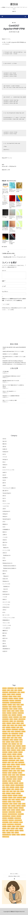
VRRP (11, 803)
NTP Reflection (21, 762)
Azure (14, 704)
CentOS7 (20, 708)
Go (3, 480)
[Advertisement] (14, 327)
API (3, 446)
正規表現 (8, 832)
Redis (4, 778)
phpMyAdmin (5, 770)
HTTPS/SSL (5, 743)
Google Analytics (5, 739)
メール (4, 286)
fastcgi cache (5, 733)
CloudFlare (9, 712)
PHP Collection (19, 768)
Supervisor (8, 793)
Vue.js (24, 803)
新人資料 (16, 830)
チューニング (5, 550)
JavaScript (5, 594)
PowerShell (5, 774)
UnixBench (4, 801)
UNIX (4, 599)
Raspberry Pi (22, 774)
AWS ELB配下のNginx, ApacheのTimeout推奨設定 (12, 230)
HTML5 (17, 741)
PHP (4, 571)
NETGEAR (10, 758)
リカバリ (4, 824)
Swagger (13, 793)
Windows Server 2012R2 (8, 565)
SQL (3, 545)
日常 (3, 495)
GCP (4, 438)
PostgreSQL (15, 772)
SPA (21, 789)
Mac (4, 441)
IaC (3, 498)
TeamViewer (5, 797)
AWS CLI (21, 698)
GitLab (8, 737)
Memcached (5, 756)
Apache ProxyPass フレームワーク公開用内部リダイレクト (19, 204)
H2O (4, 741)
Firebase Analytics (15, 733)
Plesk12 (22, 770)
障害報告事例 (5, 620)
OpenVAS (23, 764)
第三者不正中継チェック (6, 834)
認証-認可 (5, 490)
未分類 (4, 651)
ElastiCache (8, 729)
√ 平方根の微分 (6, 371)
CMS (4, 552)
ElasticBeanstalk (14, 729)
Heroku (13, 741)
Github (4, 737)
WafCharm (18, 805)
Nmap (18, 760)
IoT (3, 454)
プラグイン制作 (5, 822)
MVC (22, 756)
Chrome (9, 710)
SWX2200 (18, 793)
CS (3, 526)
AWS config (12, 700)
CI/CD (13, 710)
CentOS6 (15, 708)
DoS (16, 725)
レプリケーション (10, 824)
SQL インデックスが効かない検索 (10, 400)
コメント (4, 270)
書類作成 (21, 830)
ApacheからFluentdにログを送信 (12, 217)
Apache (5, 246)
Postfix (10, 772)
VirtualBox (18, 801)
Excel (12, 731)
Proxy (14, 774)
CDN (4, 609)
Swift (4, 472)
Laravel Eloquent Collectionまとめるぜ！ (12, 376)
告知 (3, 467)
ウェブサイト (5, 291)
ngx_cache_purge (12, 760)
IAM (9, 743)
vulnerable (4, 805)
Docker (12, 725)
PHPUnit (10, 770)
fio (9, 733)
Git (21, 735)
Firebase (5, 451)
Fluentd (4, 735)
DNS (8, 725)
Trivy (9, 799)
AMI (18, 692)
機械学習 (4, 630)
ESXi (9, 731)
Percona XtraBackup (6, 768)
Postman (20, 772)
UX (3, 462)
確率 (12, 832)
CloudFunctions (20, 712)
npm (12, 762)
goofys (20, 737)
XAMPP (4, 809)
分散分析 (22, 826)
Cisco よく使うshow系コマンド (9, 391)
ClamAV (22, 710)
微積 (16, 828)
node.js (22, 760)
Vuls (9, 805)
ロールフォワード (18, 824)
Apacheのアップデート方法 (19, 228)
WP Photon (21, 807)
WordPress (5, 555)
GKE (12, 737)
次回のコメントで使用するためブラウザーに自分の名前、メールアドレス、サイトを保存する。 (14, 299)
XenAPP (13, 809)
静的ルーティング (5, 836)
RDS (7, 776)
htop (21, 741)
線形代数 (14, 834)
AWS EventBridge (6, 702)
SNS (12, 789)
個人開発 (4, 477)
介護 (3, 508)
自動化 (18, 834)
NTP (16, 762)
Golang (4, 514)
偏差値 (14, 826)
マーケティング (6, 625)
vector (14, 801)
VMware (5, 576)
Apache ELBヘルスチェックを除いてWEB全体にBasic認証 (5, 191)
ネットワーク (5, 583)
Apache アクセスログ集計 (5, 217)
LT (3, 521)
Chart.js (4, 710)
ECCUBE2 (8, 727)
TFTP (15, 797)
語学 (3, 643)
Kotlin (4, 449)
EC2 (3, 727)
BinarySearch (5, 706)
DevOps (4, 459)
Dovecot (20, 725)
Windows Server (6, 563)
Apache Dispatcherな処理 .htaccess (12, 190)
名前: (3, 281)
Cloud (4, 539)
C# (3, 558)
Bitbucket (14, 706)
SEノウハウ (5, 615)
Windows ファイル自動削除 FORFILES (11, 395)
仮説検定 (9, 826)
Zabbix (23, 809)
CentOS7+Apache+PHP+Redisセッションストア (19, 218)
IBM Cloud (13, 743)
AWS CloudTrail (5, 700)
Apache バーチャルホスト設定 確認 (19, 190)
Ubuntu (23, 799)
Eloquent (4, 731)
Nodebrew (4, 762)
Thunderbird (19, 797)
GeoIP (18, 735)
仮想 (3, 573)
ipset (13, 745)
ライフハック (5, 503)
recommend (20, 776)
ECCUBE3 (13, 727)
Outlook (4, 766)
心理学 (4, 534)
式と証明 (12, 828)
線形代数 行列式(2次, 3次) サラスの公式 (11, 380)
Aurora (19, 696)
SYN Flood (15, 795)
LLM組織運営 (5, 529)
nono (9, 762)
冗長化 (18, 826)
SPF (7, 791)
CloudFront (14, 712)
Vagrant (10, 801)
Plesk (15, 770)
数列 (7, 830)
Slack (4, 789)
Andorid (23, 692)
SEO (3, 560)
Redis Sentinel (9, 778)
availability (10, 698)
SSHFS (22, 791)
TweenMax (17, 799)
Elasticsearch (21, 729)
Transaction (5, 799)
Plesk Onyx (5, 772)
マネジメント (5, 622)
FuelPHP (14, 735)
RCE (4, 776)
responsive (19, 778)
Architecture (6, 511)
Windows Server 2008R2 (9, 568)
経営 (3, 482)
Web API (23, 805)
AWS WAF (4, 704)
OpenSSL (17, 764)
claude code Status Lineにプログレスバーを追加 (13, 351)
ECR (18, 727)
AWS (4, 542)
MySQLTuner (5, 758)
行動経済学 (23, 834)
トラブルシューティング (8, 617)
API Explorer (18, 694)
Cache (11, 708)
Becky (18, 704)
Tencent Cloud (6, 493)
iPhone (4, 745)
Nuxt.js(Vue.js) (6, 519)
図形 (8, 828)
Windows (5, 581)
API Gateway (5, 696)
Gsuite (21, 739)
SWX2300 (4, 795)
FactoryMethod (17, 731)
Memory (10, 756)
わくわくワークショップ (8, 469)
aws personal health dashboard (15, 702)
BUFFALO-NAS (5, 708)
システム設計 (5, 628)
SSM (4, 793)
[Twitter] (14, 878)
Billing (22, 704)
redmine (15, 778)
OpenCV (13, 764)
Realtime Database (13, 776)
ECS (21, 727)
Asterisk (10, 696)
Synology (20, 795)
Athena (15, 696)
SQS (11, 791)
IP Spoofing (18, 745)
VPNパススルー (5, 803)
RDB (4, 532)
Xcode (9, 809)
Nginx (19, 758)
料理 (3, 641)
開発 (3, 443)
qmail (17, 774)
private (10, 774)
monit (14, 756)
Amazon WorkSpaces (13, 692)
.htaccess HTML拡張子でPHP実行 (5, 241)
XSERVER (18, 809)
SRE (14, 791)
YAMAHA (5, 586)
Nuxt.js (4, 516)
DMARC (4, 725)
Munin (18, 756)
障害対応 (4, 524)
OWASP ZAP (10, 766)
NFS (15, 758)
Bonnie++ (19, 706)
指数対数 (21, 828)
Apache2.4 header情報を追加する (5, 203)
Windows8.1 (5, 807)
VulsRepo (13, 805)
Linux (14, 22)
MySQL (5, 547)
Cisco (4, 589)
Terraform (10, 797)
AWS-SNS (15, 698)
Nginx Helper (5, 760)
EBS (24, 725)
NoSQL (4, 464)
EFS (3, 729)
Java (4, 475)
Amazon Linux (5, 692)
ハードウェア (5, 604)
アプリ (4, 456)
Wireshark (10, 807)
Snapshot (8, 789)
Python (4, 591)
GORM (11, 739)
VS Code (15, 803)
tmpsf (24, 797)
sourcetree (17, 789)
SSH (18, 791)
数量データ (11, 830)
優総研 (4, 646)
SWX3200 (9, 795)
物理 (3, 635)
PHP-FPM (13, 768)
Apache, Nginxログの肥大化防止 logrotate (5, 228)
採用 (3, 830)
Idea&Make (5, 648)
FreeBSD (9, 735)
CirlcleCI (17, 710)
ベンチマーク (16, 822)
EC (3, 612)
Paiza (14, 766)
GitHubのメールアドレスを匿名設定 (10, 354)
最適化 (4, 832)
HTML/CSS (5, 607)
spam (4, 791)
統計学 (4, 638)
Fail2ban (23, 731)
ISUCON (23, 745)
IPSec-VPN (9, 745)
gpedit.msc (16, 739)
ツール (4, 596)
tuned (13, 799)
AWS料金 (9, 704)
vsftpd (20, 803)
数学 (3, 633)
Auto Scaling (5, 698)
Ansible (9, 694)
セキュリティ (5, 602)
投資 (3, 501)
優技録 (14, 4)
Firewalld (21, 733)
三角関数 (4, 826)
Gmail (16, 737)
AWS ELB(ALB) (18, 700)
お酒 (3, 485)
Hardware (8, 741)
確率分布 (16, 832)
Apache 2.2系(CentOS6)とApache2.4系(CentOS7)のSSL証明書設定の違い (12, 205)
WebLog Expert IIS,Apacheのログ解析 (12, 242)
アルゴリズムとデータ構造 (8, 488)
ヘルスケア (5, 506)
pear (18, 766)
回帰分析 (4, 828)
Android (4, 694)
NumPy (4, 764)
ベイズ (11, 822)
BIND (10, 706)
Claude (4, 712)
